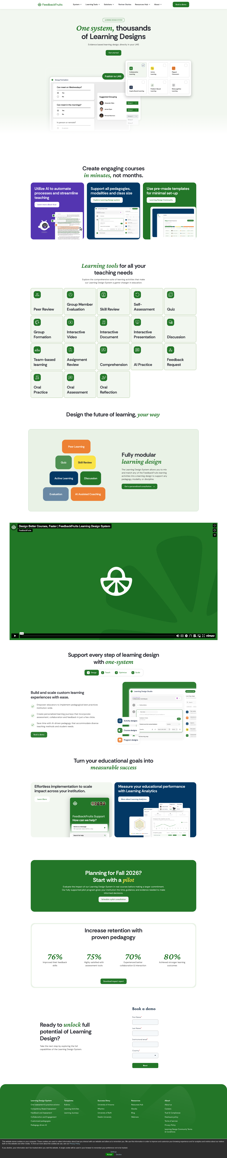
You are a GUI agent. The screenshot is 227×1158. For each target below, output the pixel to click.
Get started (113, 53)
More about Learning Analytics (133, 796)
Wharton (101, 1106)
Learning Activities (71, 1106)
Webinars (135, 1114)
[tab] (137, 69)
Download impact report (113, 978)
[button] (77, 4)
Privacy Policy (75, 1143)
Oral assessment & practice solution (45, 1102)
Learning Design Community (161, 200)
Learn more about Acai (46, 204)
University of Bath (105, 1110)
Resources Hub (137, 1102)
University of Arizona (106, 1102)
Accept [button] (109, 1154)
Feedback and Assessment (41, 1110)
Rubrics (67, 1102)
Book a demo (181, 4)
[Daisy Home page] (50, 4)
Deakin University (104, 1114)
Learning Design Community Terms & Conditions (178, 1127)
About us (168, 1102)
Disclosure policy (171, 1114)
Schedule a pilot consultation (113, 896)
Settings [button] (114, 1152)
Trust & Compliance (172, 1110)
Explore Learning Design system (107, 200)
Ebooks (134, 1106)
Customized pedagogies (40, 1118)
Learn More (42, 796)
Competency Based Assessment (43, 1106)
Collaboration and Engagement (43, 1114)
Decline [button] (119, 1154)
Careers (168, 1106)
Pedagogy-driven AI (39, 1122)
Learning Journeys (71, 1110)
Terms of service (171, 1118)
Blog (133, 1110)
